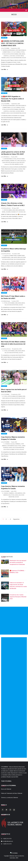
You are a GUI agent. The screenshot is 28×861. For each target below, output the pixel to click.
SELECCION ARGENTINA (16, 57)
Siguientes (16, 519)
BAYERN (5, 50)
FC (11, 52)
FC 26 (13, 52)
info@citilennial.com (8, 841)
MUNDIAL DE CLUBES (15, 160)
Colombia (12, 443)
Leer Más (3, 69)
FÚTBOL (23, 52)
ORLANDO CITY (14, 212)
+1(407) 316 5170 (7, 838)
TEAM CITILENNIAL (6, 781)
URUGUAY (21, 449)
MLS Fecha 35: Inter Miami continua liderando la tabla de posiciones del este (13, 344)
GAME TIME (4, 37)
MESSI (22, 55)
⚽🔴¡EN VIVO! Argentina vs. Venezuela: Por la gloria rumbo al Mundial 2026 (12, 99)
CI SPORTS (4, 148)
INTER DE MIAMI (14, 54)
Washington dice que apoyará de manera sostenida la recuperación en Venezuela (18, 562)
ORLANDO (8, 212)
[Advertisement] (14, 539)
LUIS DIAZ (18, 55)
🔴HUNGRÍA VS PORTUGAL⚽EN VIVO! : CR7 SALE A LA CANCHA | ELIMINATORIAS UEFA (12, 43)
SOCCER (24, 57)
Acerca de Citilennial (6, 789)
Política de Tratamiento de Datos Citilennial (11, 793)
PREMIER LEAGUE (5, 57)
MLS (24, 210)
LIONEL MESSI (21, 54)
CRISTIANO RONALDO (21, 50)
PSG (11, 164)
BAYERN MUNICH (11, 50)
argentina (6, 255)
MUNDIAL (7, 160)
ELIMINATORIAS (6, 52)
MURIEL (4, 212)
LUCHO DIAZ (12, 55)
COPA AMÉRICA (18, 493)
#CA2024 (7, 443)
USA (24, 212)
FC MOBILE (17, 52)
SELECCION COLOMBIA (9, 449)
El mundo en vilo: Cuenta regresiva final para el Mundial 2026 (18, 596)
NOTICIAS (23, 257)
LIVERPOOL (6, 55)
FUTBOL (15, 158)
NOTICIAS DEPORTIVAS (7, 259)
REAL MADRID (15, 164)
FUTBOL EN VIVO (6, 54)
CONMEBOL (18, 443)
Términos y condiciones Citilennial (9, 797)
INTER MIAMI (11, 303)
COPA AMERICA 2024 (12, 445)
